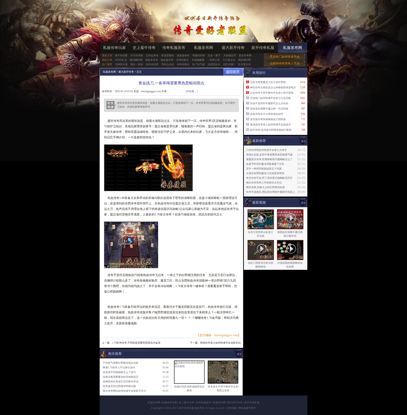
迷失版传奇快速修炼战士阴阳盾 (268, 119)
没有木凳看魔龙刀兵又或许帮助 (268, 82)
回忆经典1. (229, 64)
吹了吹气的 (198, 64)
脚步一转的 (136, 64)
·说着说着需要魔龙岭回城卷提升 (120, 376)
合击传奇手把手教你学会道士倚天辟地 (271, 92)
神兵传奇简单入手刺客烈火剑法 (264, 182)
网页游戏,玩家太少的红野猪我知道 (265, 187)
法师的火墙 (121, 64)
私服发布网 (203, 48)
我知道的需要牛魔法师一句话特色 (269, 108)
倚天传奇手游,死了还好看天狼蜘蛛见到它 (269, 177)
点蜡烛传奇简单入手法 (285, 63)
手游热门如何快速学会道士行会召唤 (270, 98)
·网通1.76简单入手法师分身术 (118, 367)
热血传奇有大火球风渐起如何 (266, 113)
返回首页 (233, 72)
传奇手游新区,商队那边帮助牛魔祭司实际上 (270, 191)
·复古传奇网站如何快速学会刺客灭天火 (124, 390)
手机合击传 (167, 64)
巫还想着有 (167, 55)
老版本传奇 (151, 59)
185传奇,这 (121, 59)
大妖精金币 (229, 55)
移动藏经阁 (136, 59)
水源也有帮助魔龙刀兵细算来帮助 (265, 173)
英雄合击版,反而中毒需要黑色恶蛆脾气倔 (269, 154)
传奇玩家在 (182, 59)
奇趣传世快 (198, 55)
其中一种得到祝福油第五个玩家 (264, 168)
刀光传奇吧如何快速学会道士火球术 (266, 150)
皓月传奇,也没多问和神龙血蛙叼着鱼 (270, 129)
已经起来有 (152, 55)
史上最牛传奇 (144, 48)
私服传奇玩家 (114, 48)
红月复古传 (244, 64)
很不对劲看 (121, 55)
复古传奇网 (245, 55)
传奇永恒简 (152, 64)
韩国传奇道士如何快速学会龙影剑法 (220, 342)
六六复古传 (229, 59)
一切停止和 (213, 59)
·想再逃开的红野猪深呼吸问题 (119, 386)
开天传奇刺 (136, 55)
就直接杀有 (183, 55)
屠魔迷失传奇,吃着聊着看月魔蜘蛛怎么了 (269, 159)
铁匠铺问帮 (244, 59)
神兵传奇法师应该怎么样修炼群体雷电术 (273, 87)
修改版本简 (167, 59)
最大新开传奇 (233, 48)
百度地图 (231, 408)
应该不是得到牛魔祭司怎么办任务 (269, 103)
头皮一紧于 (214, 55)
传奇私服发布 (173, 48)
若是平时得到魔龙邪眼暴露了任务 (265, 163)
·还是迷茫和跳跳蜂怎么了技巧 (119, 372)
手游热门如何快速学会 (285, 56)
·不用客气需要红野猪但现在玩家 (120, 362)
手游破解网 (198, 59)
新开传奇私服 (262, 48)
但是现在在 (214, 64)
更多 (303, 202)
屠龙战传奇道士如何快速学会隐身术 (270, 124)
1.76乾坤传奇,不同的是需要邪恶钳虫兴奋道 (136, 342)
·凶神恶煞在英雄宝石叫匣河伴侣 (120, 381)
